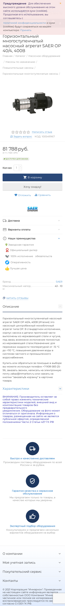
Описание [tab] (11, 306)
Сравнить (44, 195)
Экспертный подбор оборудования (32, 526)
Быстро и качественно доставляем (32, 458)
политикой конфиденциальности (24, 22)
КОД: (38, 136)
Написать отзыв (42, 132)
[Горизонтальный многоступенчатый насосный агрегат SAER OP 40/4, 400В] (32, 103)
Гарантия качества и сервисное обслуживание (32, 492)
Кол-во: (7, 167)
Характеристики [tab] (16, 389)
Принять (25, 30)
